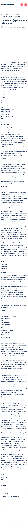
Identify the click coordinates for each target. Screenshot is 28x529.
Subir (15, 524)
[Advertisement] (14, 45)
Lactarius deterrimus (11, 497)
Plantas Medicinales (13, 27)
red (5, 27)
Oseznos (6, 507)
